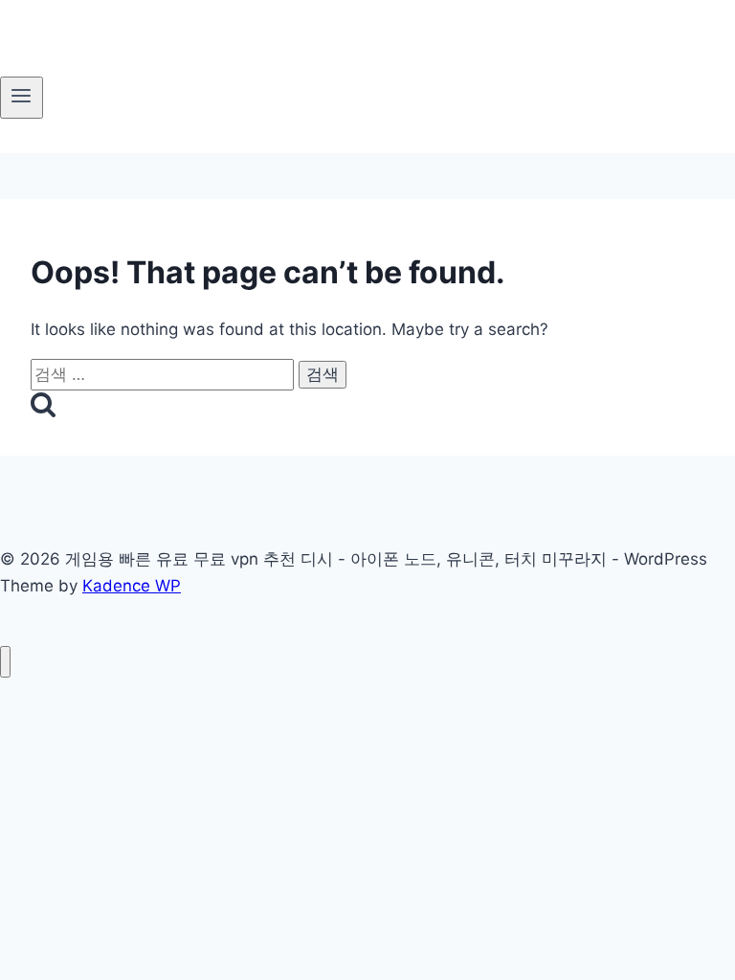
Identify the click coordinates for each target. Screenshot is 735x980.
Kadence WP (131, 585)
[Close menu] (5, 662)
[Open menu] (21, 98)
